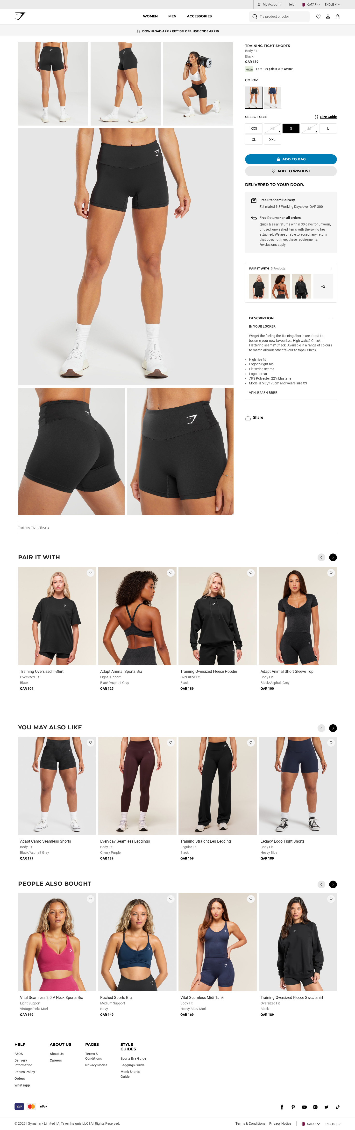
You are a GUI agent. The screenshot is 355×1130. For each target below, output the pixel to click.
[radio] (254, 98)
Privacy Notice (280, 1123)
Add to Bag (294, 159)
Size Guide (328, 117)
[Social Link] (282, 1107)
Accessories (199, 16)
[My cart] (338, 16)
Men (172, 16)
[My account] (328, 16)
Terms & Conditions (250, 1123)
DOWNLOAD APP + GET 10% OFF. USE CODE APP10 (180, 30)
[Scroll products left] (321, 557)
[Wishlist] (318, 16)
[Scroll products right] (333, 557)
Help (291, 4)
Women (150, 16)
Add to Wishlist (293, 171)
